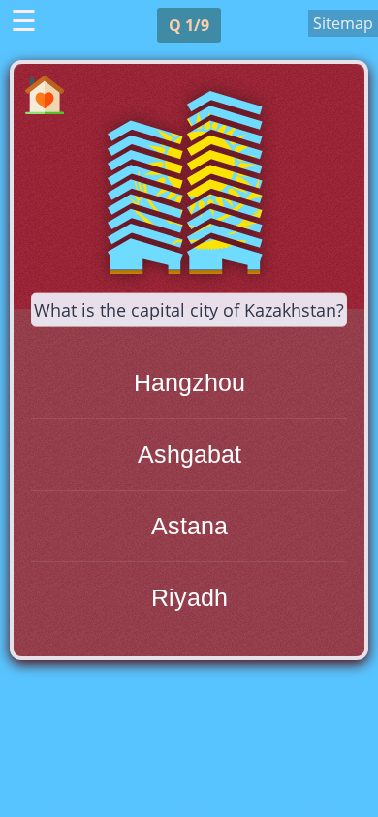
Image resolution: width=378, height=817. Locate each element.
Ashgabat (189, 454)
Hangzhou (189, 382)
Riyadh (189, 597)
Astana (189, 525)
